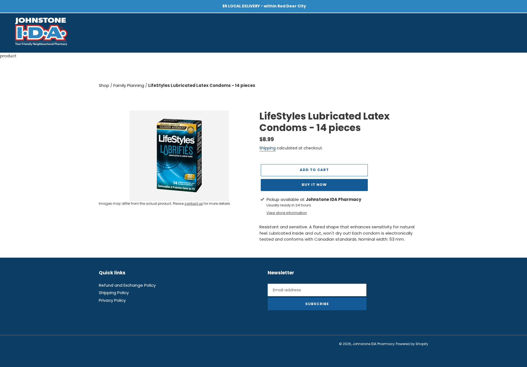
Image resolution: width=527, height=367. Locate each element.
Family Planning (129, 85)
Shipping (267, 148)
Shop (104, 85)
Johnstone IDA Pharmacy (373, 344)
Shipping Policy (114, 292)
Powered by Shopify (412, 344)
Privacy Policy (112, 300)
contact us (193, 203)
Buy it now (314, 184)
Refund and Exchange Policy (127, 285)
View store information (287, 212)
